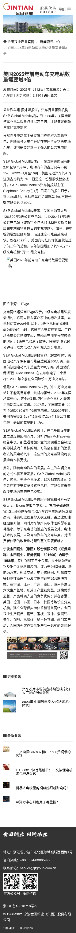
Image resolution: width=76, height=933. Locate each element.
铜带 (30, 613)
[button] (62, 9)
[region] (38, 24)
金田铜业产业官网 (20, 41)
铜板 (40, 613)
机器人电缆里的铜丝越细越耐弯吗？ (43, 787)
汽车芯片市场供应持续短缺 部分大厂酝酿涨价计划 (46, 691)
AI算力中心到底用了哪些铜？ (38, 802)
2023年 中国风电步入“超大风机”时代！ (46, 703)
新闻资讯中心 (49, 41)
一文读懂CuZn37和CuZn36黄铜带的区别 (43, 753)
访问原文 (50, 95)
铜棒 (20, 613)
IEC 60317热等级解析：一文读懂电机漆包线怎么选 (44, 771)
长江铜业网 (27, 928)
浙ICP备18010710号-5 (20, 905)
